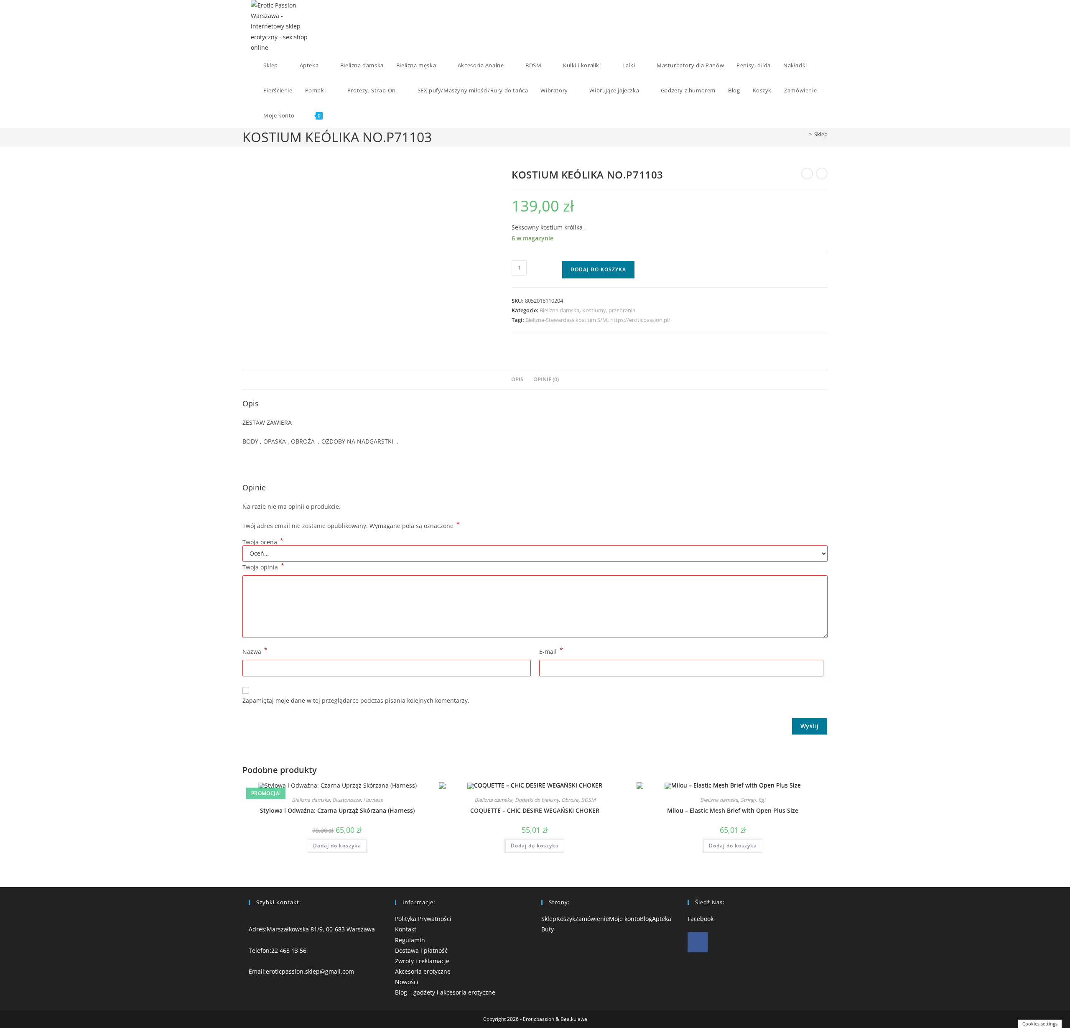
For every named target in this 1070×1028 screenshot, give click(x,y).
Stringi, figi (753, 800)
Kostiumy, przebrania (608, 310)
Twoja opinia (263, 566)
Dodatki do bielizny (537, 800)
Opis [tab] (517, 379)
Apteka (661, 919)
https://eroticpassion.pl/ (640, 320)
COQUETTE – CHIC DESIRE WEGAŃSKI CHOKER (534, 810)
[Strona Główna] (804, 134)
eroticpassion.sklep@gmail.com (310, 971)
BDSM (588, 800)
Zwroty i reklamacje (422, 961)
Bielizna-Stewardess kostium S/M (566, 320)
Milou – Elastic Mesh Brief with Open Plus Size (732, 810)
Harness (373, 800)
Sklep (821, 134)
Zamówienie (592, 919)
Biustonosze (346, 800)
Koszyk (565, 919)
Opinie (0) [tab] (546, 379)
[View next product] (822, 173)
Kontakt (405, 929)
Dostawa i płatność (421, 950)
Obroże (569, 800)
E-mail (551, 651)
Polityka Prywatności (423, 919)
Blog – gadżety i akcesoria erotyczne (445, 992)
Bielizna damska (559, 310)
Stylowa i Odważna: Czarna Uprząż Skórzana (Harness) (337, 810)
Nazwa (255, 651)
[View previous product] (807, 173)
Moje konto (624, 919)
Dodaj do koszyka (598, 269)
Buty (547, 929)
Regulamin (410, 940)
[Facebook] (698, 942)
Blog (646, 919)
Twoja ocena (262, 542)
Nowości (406, 982)
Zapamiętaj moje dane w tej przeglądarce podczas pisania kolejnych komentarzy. (355, 700)
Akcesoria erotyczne (423, 971)
